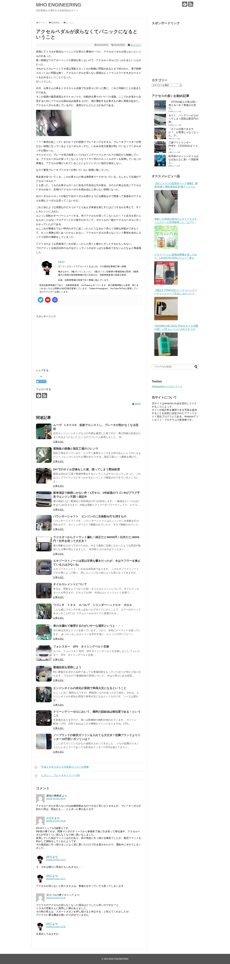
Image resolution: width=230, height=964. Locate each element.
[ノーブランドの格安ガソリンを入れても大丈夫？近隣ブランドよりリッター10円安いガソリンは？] (44, 741)
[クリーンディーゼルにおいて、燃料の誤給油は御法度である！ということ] (44, 718)
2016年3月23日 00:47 (56, 798)
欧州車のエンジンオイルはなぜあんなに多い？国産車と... (184, 159)
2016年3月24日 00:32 (56, 898)
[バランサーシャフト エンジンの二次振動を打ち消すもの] (44, 523)
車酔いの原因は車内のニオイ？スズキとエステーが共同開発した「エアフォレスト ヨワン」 (175, 221)
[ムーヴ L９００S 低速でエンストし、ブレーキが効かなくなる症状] (44, 431)
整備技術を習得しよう (67, 667)
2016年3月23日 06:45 (56, 821)
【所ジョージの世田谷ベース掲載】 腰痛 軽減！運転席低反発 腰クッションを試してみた (176, 185)
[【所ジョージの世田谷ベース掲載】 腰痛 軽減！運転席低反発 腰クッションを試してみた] (166, 201)
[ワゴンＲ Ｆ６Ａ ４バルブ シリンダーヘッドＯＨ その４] (44, 611)
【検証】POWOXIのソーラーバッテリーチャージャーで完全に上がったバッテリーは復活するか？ (175, 292)
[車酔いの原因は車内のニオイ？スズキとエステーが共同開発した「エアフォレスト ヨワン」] (166, 237)
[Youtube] (48, 300)
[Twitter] (40, 300)
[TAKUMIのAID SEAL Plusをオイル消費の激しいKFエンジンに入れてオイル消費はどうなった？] (166, 344)
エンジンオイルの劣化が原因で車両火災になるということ (89, 688)
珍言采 (50, 818)
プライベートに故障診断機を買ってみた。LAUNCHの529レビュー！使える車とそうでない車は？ (175, 256)
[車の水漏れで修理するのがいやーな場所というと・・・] (44, 632)
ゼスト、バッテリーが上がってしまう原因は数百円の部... (184, 118)
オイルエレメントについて (70, 584)
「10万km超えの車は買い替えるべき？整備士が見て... (183, 105)
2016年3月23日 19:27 (56, 860)
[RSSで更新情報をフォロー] (190, 4)
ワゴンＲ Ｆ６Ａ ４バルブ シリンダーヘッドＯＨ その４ (92, 605)
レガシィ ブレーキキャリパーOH (60, 775)
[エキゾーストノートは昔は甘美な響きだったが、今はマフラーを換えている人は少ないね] (44, 567)
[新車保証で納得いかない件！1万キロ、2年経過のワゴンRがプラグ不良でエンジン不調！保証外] (44, 499)
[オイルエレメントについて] (44, 590)
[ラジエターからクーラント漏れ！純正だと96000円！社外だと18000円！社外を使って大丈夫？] (44, 543)
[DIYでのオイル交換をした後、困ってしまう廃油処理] (44, 476)
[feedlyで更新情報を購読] (184, 4)
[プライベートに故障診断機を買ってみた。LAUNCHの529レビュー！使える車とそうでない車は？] (166, 273)
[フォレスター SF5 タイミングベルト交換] (44, 653)
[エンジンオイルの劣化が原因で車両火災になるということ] (44, 694)
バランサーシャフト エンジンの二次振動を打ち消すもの (89, 516)
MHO (138, 403)
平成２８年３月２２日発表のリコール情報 (65, 767)
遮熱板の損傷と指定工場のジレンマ (75, 448)
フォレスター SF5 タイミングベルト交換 (81, 646)
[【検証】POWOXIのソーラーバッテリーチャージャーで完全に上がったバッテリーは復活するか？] (166, 308)
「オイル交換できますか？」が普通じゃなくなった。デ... (184, 132)
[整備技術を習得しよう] (44, 674)
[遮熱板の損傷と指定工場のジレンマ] (44, 455)
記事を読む (58, 441)
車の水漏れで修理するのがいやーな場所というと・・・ (88, 625)
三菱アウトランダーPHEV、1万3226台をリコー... (183, 145)
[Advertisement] (62, 340)
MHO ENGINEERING (58, 4)
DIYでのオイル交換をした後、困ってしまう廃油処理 (86, 469)
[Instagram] (55, 300)
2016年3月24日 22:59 (56, 927)
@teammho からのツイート (167, 386)
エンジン (136, 45)
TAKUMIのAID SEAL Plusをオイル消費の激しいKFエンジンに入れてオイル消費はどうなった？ (176, 328)
